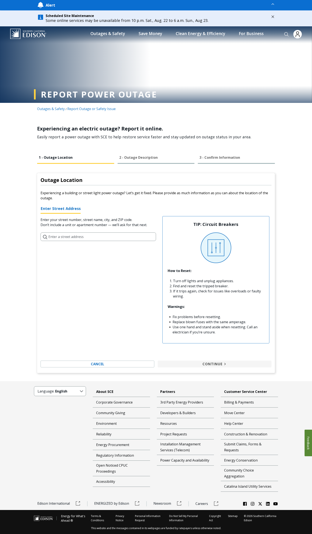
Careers (201, 503)
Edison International (53, 503)
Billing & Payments (239, 402)
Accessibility (105, 481)
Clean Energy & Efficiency (200, 33)
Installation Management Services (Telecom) (180, 447)
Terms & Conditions (97, 518)
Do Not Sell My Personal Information (183, 518)
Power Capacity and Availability (184, 460)
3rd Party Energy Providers (181, 402)
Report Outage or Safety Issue (91, 108)
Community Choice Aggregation (239, 473)
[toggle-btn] (165, 4)
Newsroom (162, 503)
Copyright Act (215, 518)
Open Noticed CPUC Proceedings (112, 468)
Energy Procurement (112, 444)
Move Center (234, 413)
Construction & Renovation (245, 434)
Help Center (233, 423)
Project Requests (173, 434)
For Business (251, 33)
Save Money (150, 33)
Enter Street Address (61, 208)
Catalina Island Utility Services (247, 486)
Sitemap (233, 516)
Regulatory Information (115, 455)
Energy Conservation (241, 460)
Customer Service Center (245, 391)
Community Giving (110, 413)
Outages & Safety (107, 33)
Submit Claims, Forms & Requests (242, 447)
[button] (286, 34)
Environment (106, 423)
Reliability (103, 434)
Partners (167, 391)
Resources (168, 423)
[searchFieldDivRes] (45, 236)
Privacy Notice (120, 518)
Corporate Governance (114, 402)
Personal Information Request (147, 518)
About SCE (104, 391)
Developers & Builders (178, 413)
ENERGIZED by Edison (111, 503)
